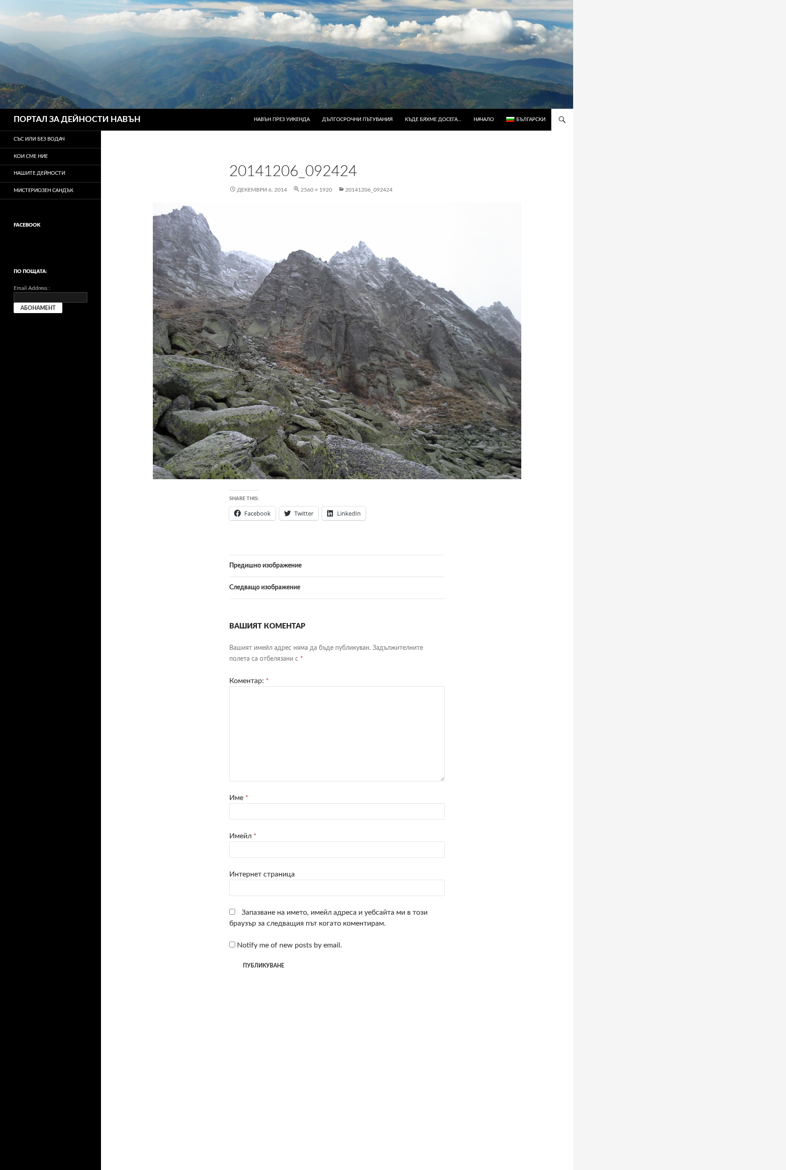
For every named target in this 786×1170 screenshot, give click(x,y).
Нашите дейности (39, 173)
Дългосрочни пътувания (357, 119)
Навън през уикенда (282, 119)
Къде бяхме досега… (433, 119)
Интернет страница (262, 874)
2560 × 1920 (316, 189)
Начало (484, 119)
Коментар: (249, 680)
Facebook (27, 225)
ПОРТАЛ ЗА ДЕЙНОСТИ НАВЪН (77, 120)
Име (238, 797)
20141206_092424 (369, 189)
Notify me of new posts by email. (289, 945)
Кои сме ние (31, 156)
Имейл (243, 836)
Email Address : (32, 288)
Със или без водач (39, 139)
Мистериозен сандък (43, 190)
